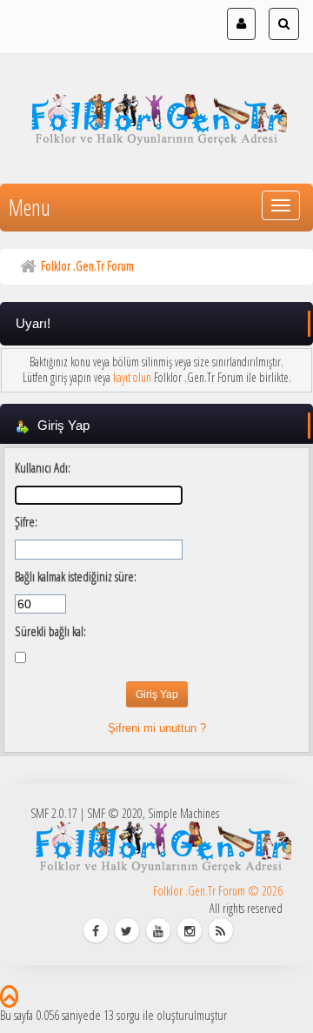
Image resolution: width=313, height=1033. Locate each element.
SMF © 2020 (115, 813)
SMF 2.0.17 (53, 813)
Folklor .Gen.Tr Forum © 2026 (218, 890)
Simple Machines (183, 813)
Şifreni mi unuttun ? (157, 728)
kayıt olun (132, 377)
